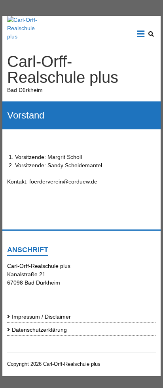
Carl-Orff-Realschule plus (62, 69)
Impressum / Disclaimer (41, 316)
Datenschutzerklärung (39, 330)
